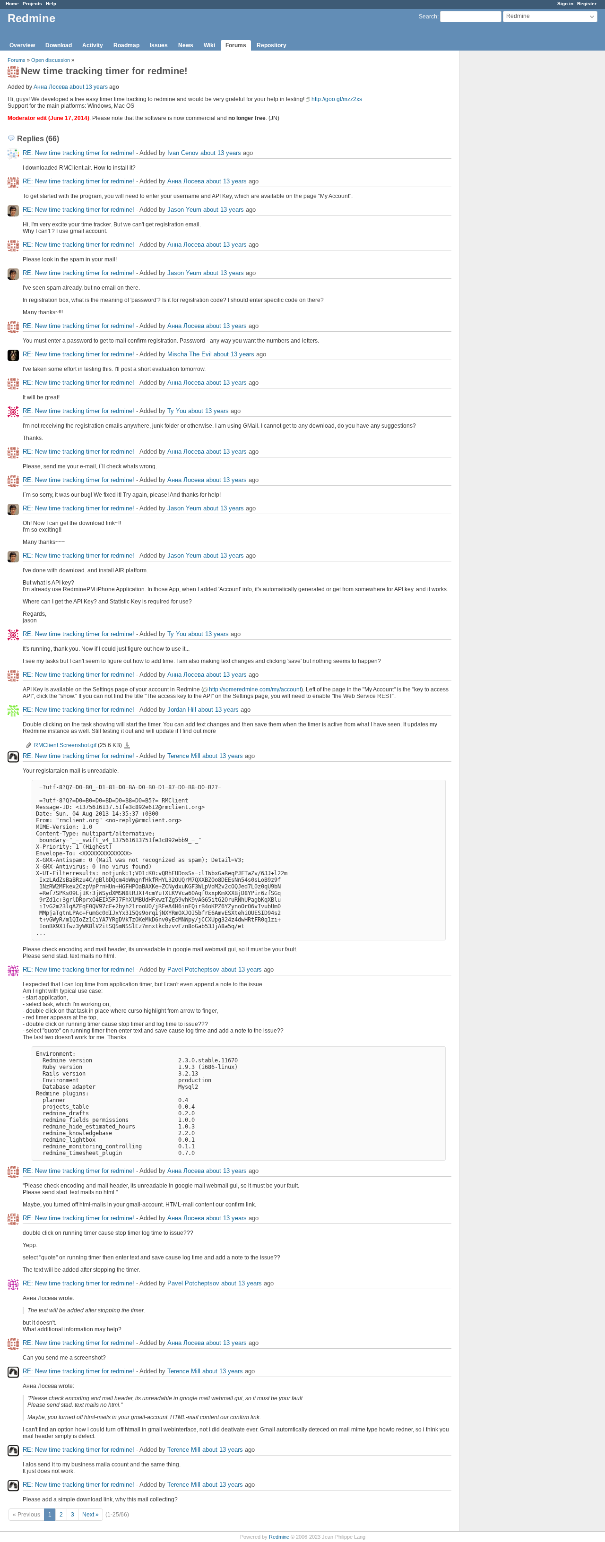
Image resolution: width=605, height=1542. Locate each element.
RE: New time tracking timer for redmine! (79, 152)
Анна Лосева (51, 87)
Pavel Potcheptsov (193, 969)
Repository (271, 45)
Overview (22, 45)
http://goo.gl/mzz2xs (336, 99)
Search (428, 16)
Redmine (279, 1537)
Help (51, 3)
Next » (90, 1514)
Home (12, 3)
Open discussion (50, 60)
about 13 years (88, 87)
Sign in (565, 3)
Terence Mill (183, 755)
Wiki (209, 45)
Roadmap (126, 45)
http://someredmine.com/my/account (255, 689)
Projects (32, 3)
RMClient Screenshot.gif (65, 745)
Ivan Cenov (183, 152)
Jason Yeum (184, 209)
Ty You (176, 410)
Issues (159, 45)
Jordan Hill (181, 709)
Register (586, 3)
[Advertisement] (506, 199)
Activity (92, 45)
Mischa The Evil (189, 354)
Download (58, 45)
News (185, 45)
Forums (235, 45)
